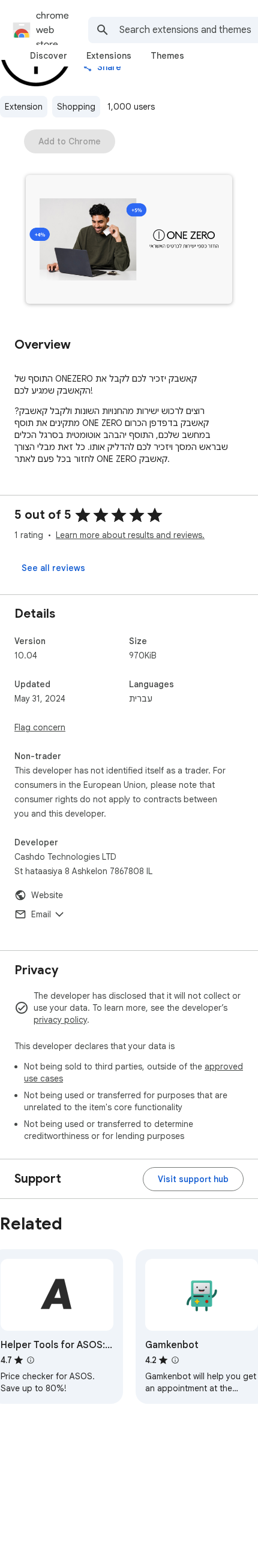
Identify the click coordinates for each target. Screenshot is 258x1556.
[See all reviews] (53, 568)
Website (47, 895)
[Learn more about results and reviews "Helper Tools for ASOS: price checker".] (30, 1360)
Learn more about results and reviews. (130, 535)
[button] (129, 240)
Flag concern (39, 727)
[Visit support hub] (193, 1179)
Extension (24, 106)
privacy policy (60, 1019)
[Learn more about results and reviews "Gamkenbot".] (175, 1360)
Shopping (76, 106)
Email (41, 914)
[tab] (48, 56)
